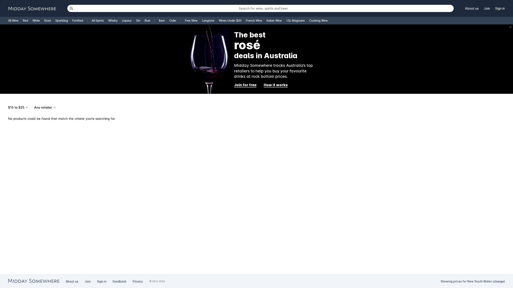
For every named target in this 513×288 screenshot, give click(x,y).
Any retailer (43, 107)
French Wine (254, 20)
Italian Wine (274, 20)
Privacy (138, 281)
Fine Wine (191, 20)
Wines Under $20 (230, 20)
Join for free (245, 85)
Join (487, 8)
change (499, 281)
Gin (138, 20)
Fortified (77, 20)
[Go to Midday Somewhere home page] (32, 8)
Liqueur (127, 20)
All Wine (13, 20)
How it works (276, 85)
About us (472, 8)
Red (25, 20)
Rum (147, 20)
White (36, 20)
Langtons (208, 20)
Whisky (113, 20)
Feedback (119, 281)
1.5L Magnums (295, 20)
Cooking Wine (318, 20)
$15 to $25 (16, 107)
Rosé (47, 20)
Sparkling (61, 20)
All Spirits (98, 20)
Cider (172, 20)
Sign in (500, 8)
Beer (162, 20)
